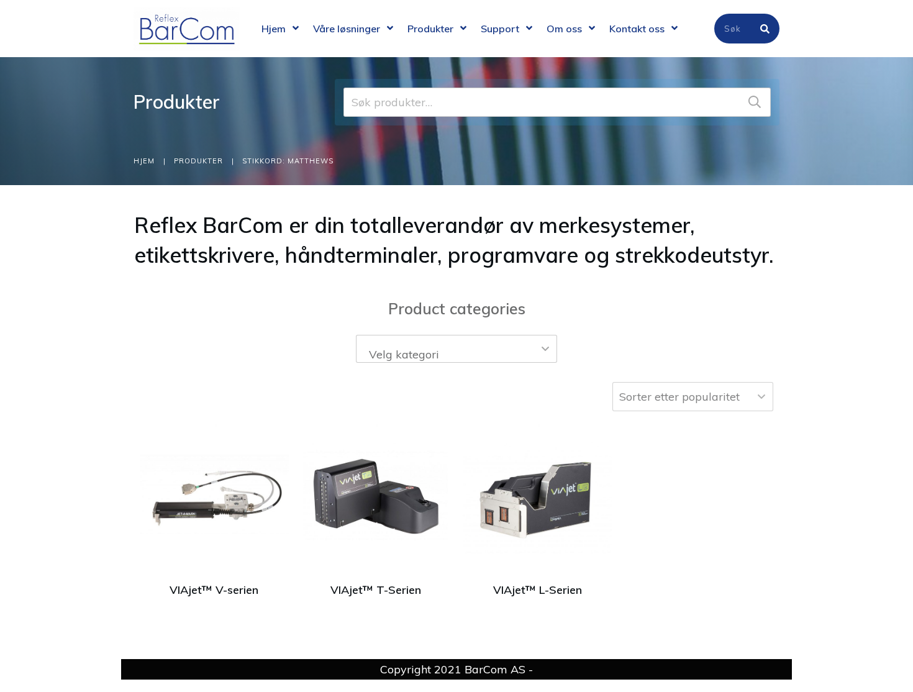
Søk (754, 102)
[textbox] (457, 354)
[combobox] (457, 349)
